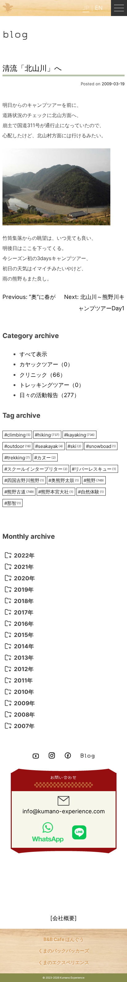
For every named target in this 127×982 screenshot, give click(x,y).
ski (74, 446)
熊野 (94, 480)
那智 (12, 503)
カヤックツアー (46, 364)
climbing (17, 435)
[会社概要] (63, 918)
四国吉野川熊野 (24, 480)
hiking (47, 435)
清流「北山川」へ (32, 68)
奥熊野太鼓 (63, 480)
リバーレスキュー (94, 469)
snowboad (101, 446)
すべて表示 (33, 354)
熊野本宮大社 (55, 492)
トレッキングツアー (51, 384)
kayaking (79, 435)
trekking (17, 458)
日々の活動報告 (49, 395)
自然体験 (91, 492)
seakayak (49, 446)
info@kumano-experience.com (64, 811)
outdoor (17, 446)
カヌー (45, 458)
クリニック (42, 374)
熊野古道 (19, 492)
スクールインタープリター (36, 469)
